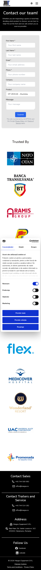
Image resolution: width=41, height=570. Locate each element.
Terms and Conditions (15, 567)
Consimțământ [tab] (7, 247)
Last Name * (10, 50)
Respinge (20, 327)
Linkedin (22, 553)
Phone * (9, 70)
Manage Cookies (21, 564)
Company (9, 80)
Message (9, 99)
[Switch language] (32, 3)
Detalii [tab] (21, 247)
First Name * (10, 41)
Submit (20, 114)
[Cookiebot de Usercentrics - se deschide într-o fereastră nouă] (29, 241)
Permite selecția (20, 320)
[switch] (36, 290)
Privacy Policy (19, 121)
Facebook (22, 548)
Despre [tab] (33, 247)
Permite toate (20, 313)
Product (9, 89)
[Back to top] (35, 564)
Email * (8, 60)
